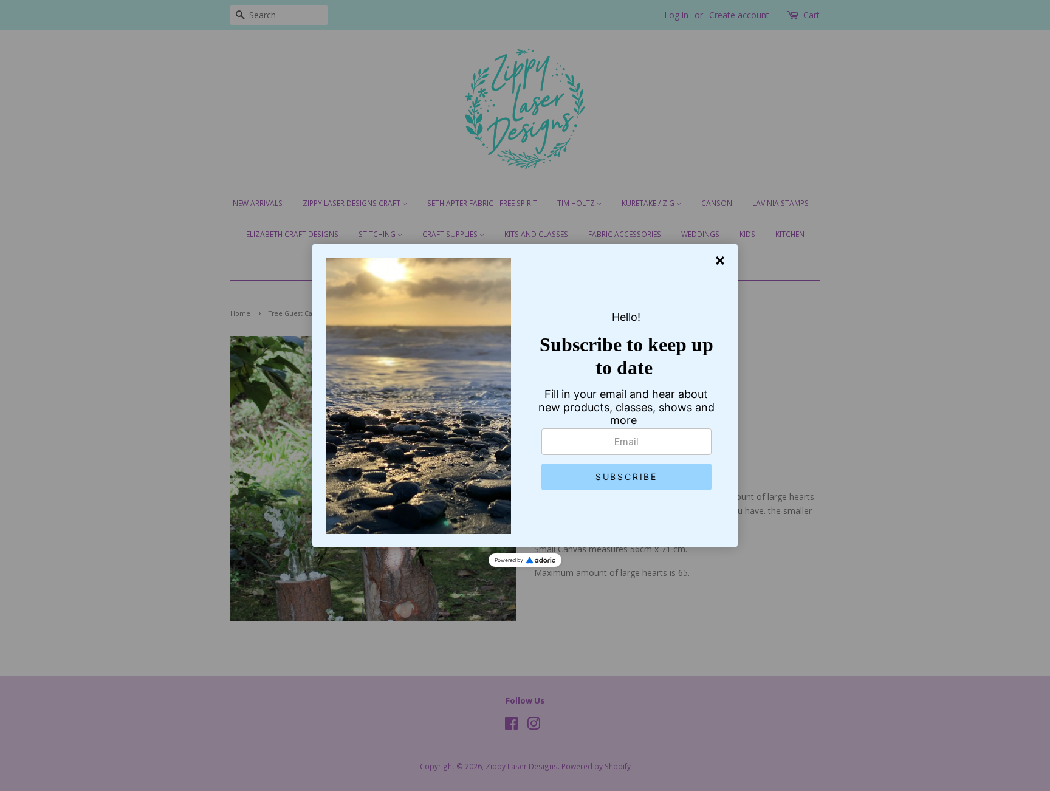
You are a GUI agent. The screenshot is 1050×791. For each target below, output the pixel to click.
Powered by (509, 560)
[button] (626, 477)
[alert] (525, 395)
